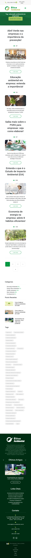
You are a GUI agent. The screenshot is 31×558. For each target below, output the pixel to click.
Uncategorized (10, 294)
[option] (15, 472)
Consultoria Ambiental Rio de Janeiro (15, 498)
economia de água (10, 367)
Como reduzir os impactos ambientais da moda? (20, 312)
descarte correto (9, 356)
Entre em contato (15, 18)
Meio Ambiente (10, 292)
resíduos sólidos (20, 407)
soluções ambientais (10, 418)
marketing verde (9, 394)
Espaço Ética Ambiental (13, 288)
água (18, 423)
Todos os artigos (15, 482)
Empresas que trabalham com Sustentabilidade (15, 503)
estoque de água (9, 378)
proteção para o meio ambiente (12, 402)
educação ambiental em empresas (13, 372)
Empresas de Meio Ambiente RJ (15, 496)
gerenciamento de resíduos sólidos (13, 380)
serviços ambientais (10, 415)
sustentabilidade (9, 423)
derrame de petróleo (10, 353)
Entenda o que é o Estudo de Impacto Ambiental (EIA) (15, 171)
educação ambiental (10, 370)
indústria (20, 391)
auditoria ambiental (10, 335)
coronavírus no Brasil (10, 351)
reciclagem (8, 405)
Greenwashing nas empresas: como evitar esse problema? (15, 478)
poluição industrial (10, 396)
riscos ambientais (19, 410)
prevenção (21, 399)
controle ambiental (10, 348)
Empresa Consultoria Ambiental (15, 495)
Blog (15, 553)
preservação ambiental (10, 399)
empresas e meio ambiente (11, 375)
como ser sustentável (10, 343)
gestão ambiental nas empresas (12, 386)
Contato (15, 555)
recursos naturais (9, 407)
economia (8, 364)
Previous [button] (3, 460)
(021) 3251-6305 (15, 533)
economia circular (17, 364)
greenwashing (9, 388)
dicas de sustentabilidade (11, 362)
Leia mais (15, 71)
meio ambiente (20, 394)
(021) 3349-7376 (11, 2)
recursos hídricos (18, 405)
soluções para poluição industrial (13, 421)
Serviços (15, 551)
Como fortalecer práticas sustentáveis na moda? (20, 304)
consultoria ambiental (10, 345)
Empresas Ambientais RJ (15, 500)
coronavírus (20, 348)
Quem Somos (15, 549)
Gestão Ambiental (11, 290)
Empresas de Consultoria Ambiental (15, 493)
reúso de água (9, 410)
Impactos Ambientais (10, 391)
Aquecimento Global (18, 332)
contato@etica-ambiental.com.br (15, 524)
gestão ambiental (9, 383)
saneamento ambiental (11, 413)
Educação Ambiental (12, 286)
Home (15, 548)
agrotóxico (8, 332)
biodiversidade (9, 340)
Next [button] (25, 460)
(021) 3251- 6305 (22, 2)
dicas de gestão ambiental (11, 359)
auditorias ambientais (10, 337)
